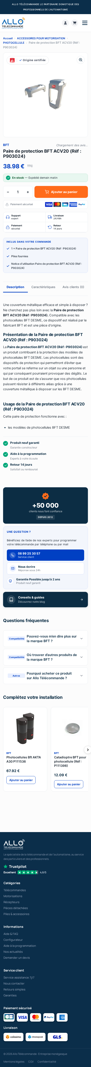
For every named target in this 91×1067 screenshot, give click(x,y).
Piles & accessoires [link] (16, 914)
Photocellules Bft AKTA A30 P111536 (23, 759)
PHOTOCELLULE (13, 42)
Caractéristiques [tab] (43, 287)
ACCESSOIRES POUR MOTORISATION (41, 38)
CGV (31, 1061)
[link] (65, 23)
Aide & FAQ (11, 934)
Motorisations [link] (13, 896)
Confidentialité (47, 1061)
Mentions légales (14, 1061)
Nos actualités (13, 952)
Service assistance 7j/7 (19, 977)
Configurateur (13, 940)
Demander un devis (17, 958)
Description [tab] (15, 287)
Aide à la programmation (20, 946)
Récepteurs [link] (11, 902)
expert (16, 217)
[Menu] (84, 23)
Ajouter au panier (64, 192)
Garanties (10, 995)
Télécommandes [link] (15, 890)
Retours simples (14, 989)
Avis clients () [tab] (73, 287)
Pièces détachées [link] (16, 908)
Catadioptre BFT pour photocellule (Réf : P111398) (70, 761)
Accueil (8, 38)
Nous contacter (14, 983)
